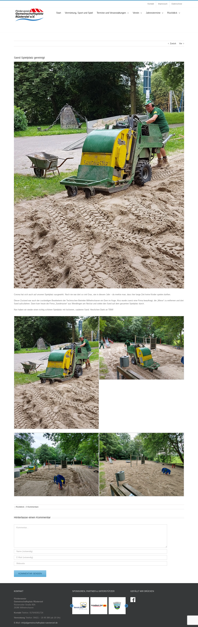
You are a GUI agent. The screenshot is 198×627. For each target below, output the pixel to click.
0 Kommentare (32, 507)
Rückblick (20, 507)
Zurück (173, 43)
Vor (180, 43)
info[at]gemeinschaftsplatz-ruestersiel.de (39, 623)
